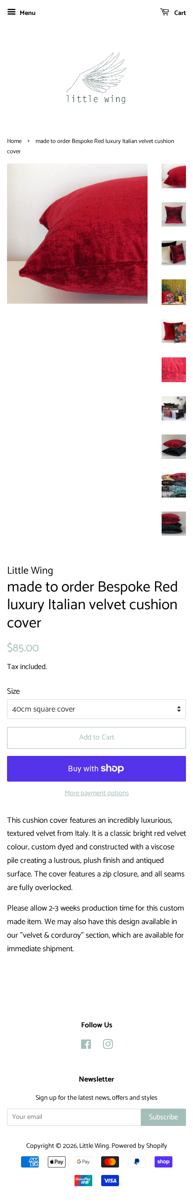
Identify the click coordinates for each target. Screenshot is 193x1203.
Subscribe (163, 1117)
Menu (27, 13)
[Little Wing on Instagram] (108, 1046)
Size (13, 691)
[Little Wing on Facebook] (86, 1046)
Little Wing (94, 1146)
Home (14, 141)
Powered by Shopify (139, 1146)
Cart (179, 13)
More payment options (97, 793)
